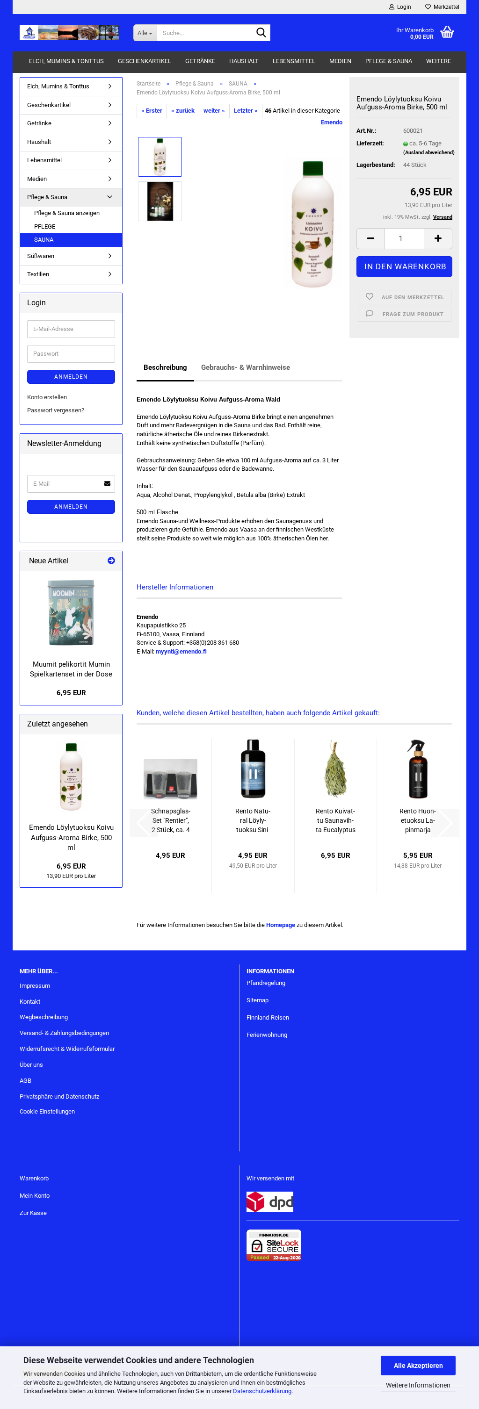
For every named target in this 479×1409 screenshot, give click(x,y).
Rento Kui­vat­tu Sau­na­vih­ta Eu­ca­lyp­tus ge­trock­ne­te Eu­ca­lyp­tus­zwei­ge (336, 820)
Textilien (38, 274)
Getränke (200, 61)
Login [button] (402, 7)
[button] (370, 238)
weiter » (214, 110)
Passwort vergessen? (55, 410)
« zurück (183, 110)
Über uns (31, 1064)
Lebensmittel (294, 61)
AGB (25, 1080)
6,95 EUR (71, 693)
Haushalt (244, 61)
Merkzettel (445, 7)
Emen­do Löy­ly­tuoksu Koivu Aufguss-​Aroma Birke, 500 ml (71, 837)
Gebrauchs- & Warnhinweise (245, 367)
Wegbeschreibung (44, 1017)
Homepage (280, 924)
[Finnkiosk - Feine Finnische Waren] (69, 32)
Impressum (35, 985)
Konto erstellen (47, 397)
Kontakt (30, 1001)
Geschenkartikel (144, 61)
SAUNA (43, 239)
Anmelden (71, 377)
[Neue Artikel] (111, 561)
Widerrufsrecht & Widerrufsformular (67, 1048)
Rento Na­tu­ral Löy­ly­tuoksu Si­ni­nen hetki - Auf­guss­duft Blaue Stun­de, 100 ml (253, 820)
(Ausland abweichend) (429, 153)
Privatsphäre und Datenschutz (59, 1096)
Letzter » (246, 110)
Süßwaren (40, 255)
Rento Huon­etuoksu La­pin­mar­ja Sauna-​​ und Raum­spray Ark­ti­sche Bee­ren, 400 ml (417, 820)
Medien (340, 61)
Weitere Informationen (418, 1385)
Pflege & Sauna (388, 61)
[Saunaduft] (313, 222)
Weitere (438, 61)
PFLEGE (44, 226)
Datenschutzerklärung (262, 1391)
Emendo (331, 122)
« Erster (151, 110)
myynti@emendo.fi (181, 651)
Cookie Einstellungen (47, 1111)
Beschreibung (165, 367)
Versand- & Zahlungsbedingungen (64, 1032)
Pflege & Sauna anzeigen (67, 212)
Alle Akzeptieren (418, 1365)
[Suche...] (261, 33)
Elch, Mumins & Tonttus (66, 61)
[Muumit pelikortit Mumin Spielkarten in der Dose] (71, 613)
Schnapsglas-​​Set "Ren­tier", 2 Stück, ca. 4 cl (170, 820)
